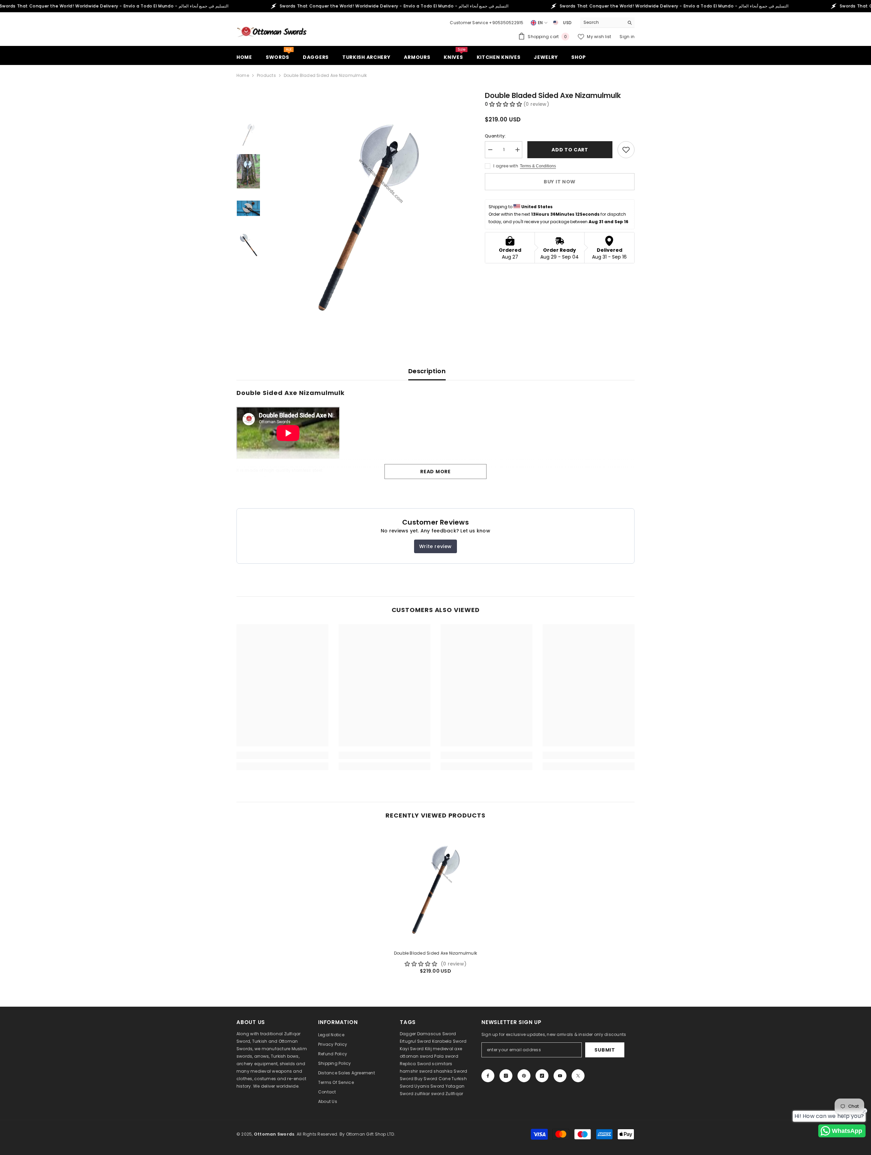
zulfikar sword (429, 1093)
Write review (435, 546)
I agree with (505, 166)
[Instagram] (505, 1075)
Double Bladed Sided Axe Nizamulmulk (435, 953)
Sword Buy (411, 1079)
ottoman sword (416, 1056)
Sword (460, 1071)
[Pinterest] (523, 1075)
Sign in (627, 36)
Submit (604, 1049)
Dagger (408, 1034)
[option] (367, 211)
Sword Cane (437, 1079)
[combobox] (602, 22)
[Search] (607, 22)
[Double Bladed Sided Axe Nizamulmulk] (435, 887)
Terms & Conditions (538, 166)
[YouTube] (560, 1075)
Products (266, 75)
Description (427, 371)
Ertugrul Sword (415, 1041)
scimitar (441, 1064)
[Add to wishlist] (626, 149)
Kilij (428, 1049)
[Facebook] (487, 1075)
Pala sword (446, 1056)
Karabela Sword (449, 1041)
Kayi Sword (412, 1049)
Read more (435, 471)
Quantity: (495, 136)
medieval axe (447, 1049)
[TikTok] (542, 1075)
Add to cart (570, 149)
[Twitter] (578, 1075)
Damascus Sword (436, 1034)
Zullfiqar (454, 1093)
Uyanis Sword (429, 1086)
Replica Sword (415, 1064)
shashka (443, 1071)
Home (242, 75)
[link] (282, 755)
